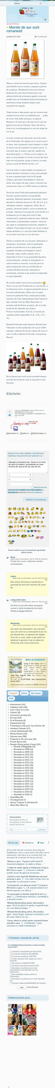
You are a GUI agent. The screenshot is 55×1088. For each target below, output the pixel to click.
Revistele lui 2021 (21, 784)
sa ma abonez (21, 492)
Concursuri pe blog (18, 715)
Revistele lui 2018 (21, 776)
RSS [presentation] (11, 698)
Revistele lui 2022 (21, 786)
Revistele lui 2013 (21, 762)
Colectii (13, 712)
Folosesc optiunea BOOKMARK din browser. (29, 983)
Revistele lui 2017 (21, 773)
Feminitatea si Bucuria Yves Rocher (26, 726)
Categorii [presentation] (13, 693)
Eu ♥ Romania (16, 720)
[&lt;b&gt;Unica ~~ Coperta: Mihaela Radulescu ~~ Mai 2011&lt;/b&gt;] (15, 1005)
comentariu (24, 410)
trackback (18, 412)
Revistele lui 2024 (21, 792)
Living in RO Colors (18, 600)
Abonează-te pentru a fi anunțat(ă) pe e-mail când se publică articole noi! (20, 822)
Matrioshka (15, 623)
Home (45, 19)
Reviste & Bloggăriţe (23, 746)
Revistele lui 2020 (21, 781)
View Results (33, 987)
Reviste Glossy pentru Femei (23, 744)
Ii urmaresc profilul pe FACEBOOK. (25, 954)
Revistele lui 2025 (21, 794)
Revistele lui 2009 (21, 752)
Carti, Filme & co (17, 710)
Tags (41, 843)
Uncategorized (16, 800)
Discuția (14, 843)
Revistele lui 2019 (21, 778)
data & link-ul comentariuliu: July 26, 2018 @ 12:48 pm (29, 559)
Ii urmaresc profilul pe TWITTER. (24, 956)
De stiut (13, 718)
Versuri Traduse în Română (22, 802)
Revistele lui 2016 (21, 770)
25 (15, 37)
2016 (18, 37)
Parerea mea (16, 736)
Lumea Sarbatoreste (19, 731)
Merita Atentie (16, 734)
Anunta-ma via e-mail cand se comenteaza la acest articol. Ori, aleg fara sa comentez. (27, 490)
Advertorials (15, 704)
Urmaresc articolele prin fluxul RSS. (25, 966)
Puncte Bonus (16, 742)
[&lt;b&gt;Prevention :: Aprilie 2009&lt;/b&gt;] (15, 1026)
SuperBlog (14, 797)
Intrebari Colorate (18, 728)
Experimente (15, 723)
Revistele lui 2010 (21, 754)
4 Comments (42, 37)
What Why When (17, 805)
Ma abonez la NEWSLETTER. (23, 963)
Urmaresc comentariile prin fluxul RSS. (27, 952)
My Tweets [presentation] (36, 693)
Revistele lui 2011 (21, 757)
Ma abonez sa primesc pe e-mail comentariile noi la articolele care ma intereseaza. (24, 970)
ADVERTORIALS (14, 24)
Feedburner (12, 852)
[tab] (13, 693)
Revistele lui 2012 (21, 760)
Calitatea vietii (16, 707)
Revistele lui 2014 (21, 765)
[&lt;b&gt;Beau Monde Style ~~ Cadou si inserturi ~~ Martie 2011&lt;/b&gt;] (29, 1015)
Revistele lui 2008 (21, 749)
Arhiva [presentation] (24, 693)
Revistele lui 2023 (21, 789)
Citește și (29, 843)
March (10, 37)
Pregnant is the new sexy (21, 739)
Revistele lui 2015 (21, 768)
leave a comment (26, 413)
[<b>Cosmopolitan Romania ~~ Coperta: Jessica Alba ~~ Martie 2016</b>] (29, 1005)
